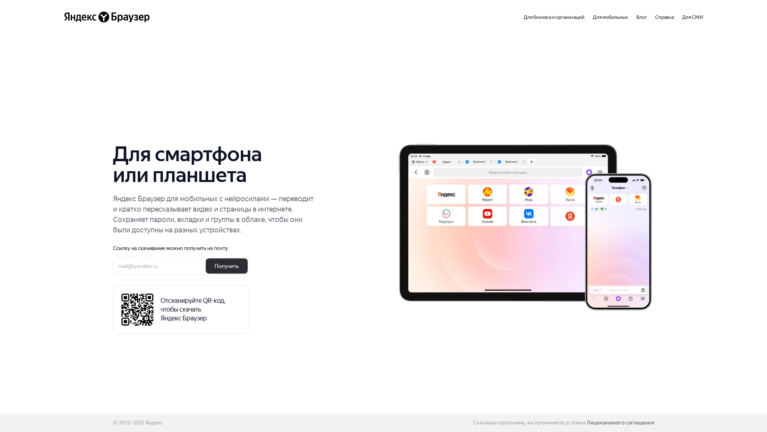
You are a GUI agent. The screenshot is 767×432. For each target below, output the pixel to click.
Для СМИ (692, 17)
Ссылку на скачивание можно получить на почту (170, 248)
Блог (641, 17)
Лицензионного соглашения (620, 423)
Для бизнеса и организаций (554, 17)
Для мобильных (610, 17)
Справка (664, 17)
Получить (227, 266)
